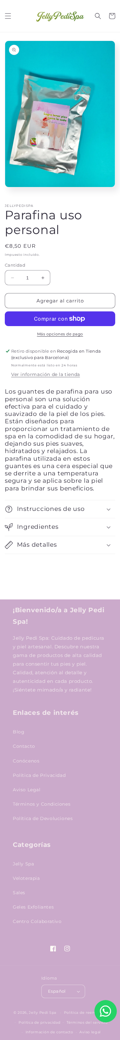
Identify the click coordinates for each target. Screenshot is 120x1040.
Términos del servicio (87, 1022)
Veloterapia (26, 878)
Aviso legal (90, 1032)
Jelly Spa (23, 864)
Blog (18, 732)
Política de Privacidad (39, 775)
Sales (19, 892)
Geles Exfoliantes (33, 907)
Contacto (24, 746)
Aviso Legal (27, 790)
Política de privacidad (39, 1022)
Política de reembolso (85, 1012)
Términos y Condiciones (41, 804)
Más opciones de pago (60, 334)
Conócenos (26, 761)
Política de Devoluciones (43, 818)
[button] (8, 16)
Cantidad (15, 265)
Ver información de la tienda (45, 374)
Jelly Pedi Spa (42, 1012)
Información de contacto (49, 1032)
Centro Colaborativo (37, 921)
